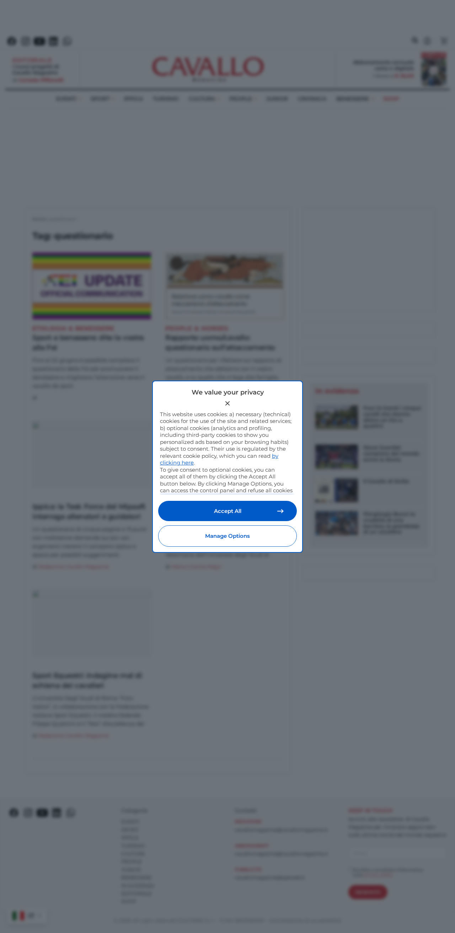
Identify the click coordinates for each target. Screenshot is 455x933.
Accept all (227, 511)
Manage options (227, 535)
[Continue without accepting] (227, 403)
